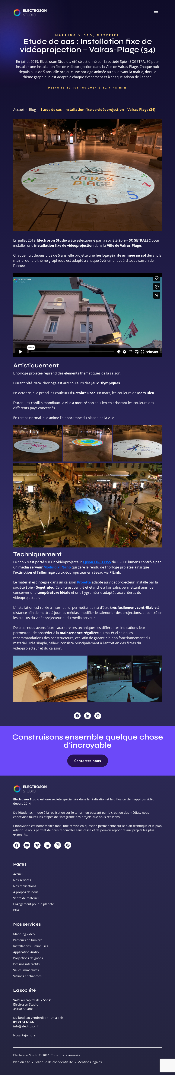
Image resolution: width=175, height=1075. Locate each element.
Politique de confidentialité (54, 1062)
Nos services (22, 880)
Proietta (84, 582)
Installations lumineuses (30, 946)
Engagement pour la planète (33, 904)
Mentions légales (89, 1062)
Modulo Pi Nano (57, 567)
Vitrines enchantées (27, 976)
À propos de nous (25, 892)
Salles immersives (26, 970)
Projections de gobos (28, 958)
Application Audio (26, 952)
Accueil (19, 109)
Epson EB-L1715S (97, 562)
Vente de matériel (26, 898)
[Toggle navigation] (156, 13)
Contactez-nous (87, 760)
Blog (32, 109)
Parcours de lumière (27, 940)
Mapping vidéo (24, 934)
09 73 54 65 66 (23, 1022)
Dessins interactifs (26, 964)
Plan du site (21, 1062)
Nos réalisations (24, 886)
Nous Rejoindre (24, 1035)
